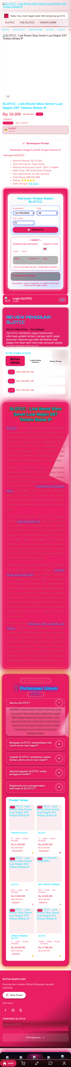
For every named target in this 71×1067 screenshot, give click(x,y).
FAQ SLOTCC (27, 22)
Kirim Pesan (16, 995)
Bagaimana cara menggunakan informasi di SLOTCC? (27, 787)
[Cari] (6, 16)
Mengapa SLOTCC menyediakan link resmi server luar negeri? (30, 744)
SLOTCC (10, 22)
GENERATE (35, 230)
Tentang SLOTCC (12, 1024)
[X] (20, 1010)
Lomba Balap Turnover (35, 361)
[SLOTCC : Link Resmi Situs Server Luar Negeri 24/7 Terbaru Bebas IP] (35, 5)
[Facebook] (5, 1010)
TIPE (38, 208)
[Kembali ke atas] (64, 1044)
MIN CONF (18, 218)
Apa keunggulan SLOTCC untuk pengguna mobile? (27, 773)
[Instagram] (13, 1010)
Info (62, 300)
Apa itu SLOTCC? (19, 702)
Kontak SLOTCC (11, 1029)
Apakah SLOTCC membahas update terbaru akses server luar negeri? (30, 758)
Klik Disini (34, 183)
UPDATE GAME (48, 22)
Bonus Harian (15, 360)
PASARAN (18, 208)
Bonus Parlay (56, 361)
